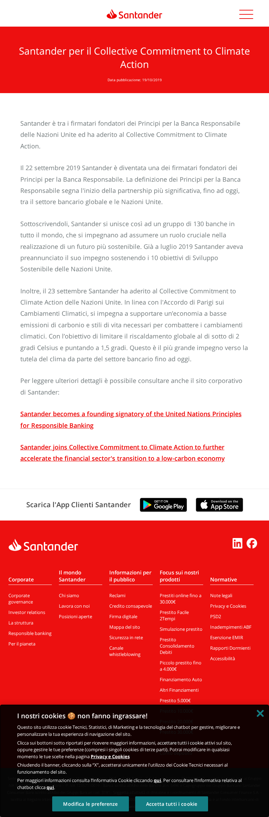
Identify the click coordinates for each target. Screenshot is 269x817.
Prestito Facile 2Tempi (174, 615)
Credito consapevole (130, 606)
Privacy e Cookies (228, 606)
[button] (246, 15)
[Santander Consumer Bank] (134, 14)
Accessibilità (222, 658)
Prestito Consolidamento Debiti (177, 645)
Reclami (117, 595)
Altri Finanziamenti (179, 690)
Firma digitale (123, 616)
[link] (134, 11)
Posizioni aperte (75, 616)
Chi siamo (69, 595)
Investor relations (26, 612)
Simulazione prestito (181, 629)
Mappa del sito (124, 627)
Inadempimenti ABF (230, 627)
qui (157, 780)
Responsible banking (29, 633)
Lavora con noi (74, 606)
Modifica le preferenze (90, 804)
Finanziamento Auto (181, 679)
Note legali (221, 595)
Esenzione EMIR (226, 637)
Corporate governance (20, 598)
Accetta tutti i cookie (171, 804)
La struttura (20, 623)
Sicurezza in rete (126, 637)
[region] (134, 761)
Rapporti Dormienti (230, 648)
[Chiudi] (260, 713)
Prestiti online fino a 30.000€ (180, 598)
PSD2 (215, 616)
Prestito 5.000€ (175, 700)
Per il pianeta (21, 644)
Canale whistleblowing (124, 651)
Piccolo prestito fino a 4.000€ (180, 665)
